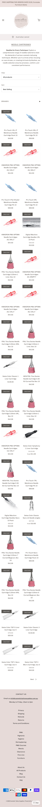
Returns (21, 720)
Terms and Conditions (21, 723)
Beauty (21, 748)
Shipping (21, 714)
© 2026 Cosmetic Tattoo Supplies (15, 801)
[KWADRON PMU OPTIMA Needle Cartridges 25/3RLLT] (31, 153)
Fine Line (21, 755)
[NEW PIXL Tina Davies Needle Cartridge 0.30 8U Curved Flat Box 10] (10, 468)
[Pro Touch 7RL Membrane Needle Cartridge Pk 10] (31, 468)
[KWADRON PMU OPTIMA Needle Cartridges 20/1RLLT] (10, 295)
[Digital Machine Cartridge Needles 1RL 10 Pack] (31, 222)
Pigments (21, 736)
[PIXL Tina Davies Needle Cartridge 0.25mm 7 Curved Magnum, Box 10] (10, 541)
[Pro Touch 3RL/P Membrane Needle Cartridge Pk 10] (31, 118)
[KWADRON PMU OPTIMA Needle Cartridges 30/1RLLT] (31, 295)
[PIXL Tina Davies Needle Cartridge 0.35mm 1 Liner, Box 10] (31, 399)
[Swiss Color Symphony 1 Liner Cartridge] (31, 434)
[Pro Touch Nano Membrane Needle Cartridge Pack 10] (31, 541)
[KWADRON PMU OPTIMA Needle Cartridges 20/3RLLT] (10, 222)
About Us (21, 767)
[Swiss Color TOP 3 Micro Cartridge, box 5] (31, 650)
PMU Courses (21, 745)
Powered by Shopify (30, 801)
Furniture (21, 758)
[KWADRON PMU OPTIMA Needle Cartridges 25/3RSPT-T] (31, 260)
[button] (21, 77)
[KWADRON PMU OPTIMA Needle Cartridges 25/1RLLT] (10, 153)
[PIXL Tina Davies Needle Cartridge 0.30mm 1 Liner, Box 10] (31, 329)
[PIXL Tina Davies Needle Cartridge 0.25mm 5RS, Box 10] (10, 578)
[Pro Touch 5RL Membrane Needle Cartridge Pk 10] (31, 188)
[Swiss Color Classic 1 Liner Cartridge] (10, 364)
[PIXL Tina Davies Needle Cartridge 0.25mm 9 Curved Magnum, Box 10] (31, 578)
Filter (3, 73)
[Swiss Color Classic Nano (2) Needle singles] (31, 503)
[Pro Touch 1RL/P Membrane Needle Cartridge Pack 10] (10, 118)
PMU (21, 732)
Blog (21, 774)
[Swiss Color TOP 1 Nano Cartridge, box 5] (10, 650)
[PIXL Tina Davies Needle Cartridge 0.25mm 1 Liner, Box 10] (10, 260)
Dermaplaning (21, 742)
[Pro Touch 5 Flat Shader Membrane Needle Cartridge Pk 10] (10, 188)
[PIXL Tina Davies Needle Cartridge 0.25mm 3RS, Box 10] (10, 329)
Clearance (21, 752)
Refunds (21, 717)
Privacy (21, 710)
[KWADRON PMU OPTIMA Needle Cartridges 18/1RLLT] (10, 434)
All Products (21, 770)
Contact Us (21, 777)
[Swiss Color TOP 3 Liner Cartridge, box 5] (10, 615)
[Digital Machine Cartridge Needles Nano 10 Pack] (10, 503)
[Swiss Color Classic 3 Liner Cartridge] (31, 615)
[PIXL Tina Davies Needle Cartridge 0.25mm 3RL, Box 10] (10, 399)
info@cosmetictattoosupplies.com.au (24, 698)
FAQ (21, 780)
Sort (2, 85)
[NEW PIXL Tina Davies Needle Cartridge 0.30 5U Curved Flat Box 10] (31, 364)
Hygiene (21, 739)
